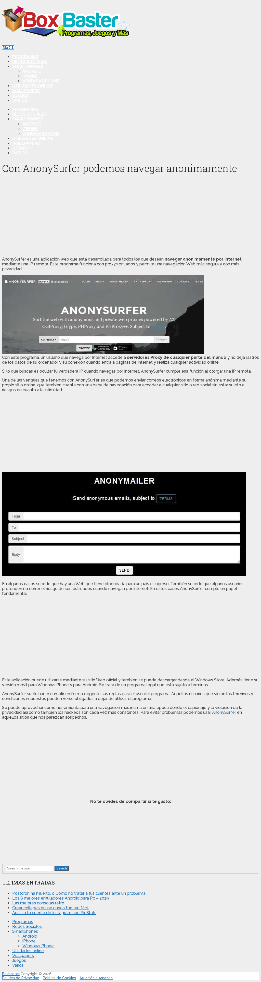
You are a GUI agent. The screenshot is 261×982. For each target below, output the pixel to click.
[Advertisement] (130, 217)
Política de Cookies (59, 978)
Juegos (20, 95)
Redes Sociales (29, 61)
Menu (8, 47)
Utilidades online (32, 85)
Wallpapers (26, 90)
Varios (19, 100)
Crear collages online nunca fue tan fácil (50, 907)
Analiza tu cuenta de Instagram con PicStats (54, 912)
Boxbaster (11, 974)
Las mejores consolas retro (38, 903)
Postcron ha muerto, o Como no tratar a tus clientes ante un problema (79, 893)
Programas (25, 56)
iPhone (30, 76)
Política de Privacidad (20, 978)
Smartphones (27, 66)
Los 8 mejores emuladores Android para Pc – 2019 (60, 898)
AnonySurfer (224, 712)
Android (32, 71)
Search (61, 868)
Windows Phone (40, 81)
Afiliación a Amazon (96, 978)
